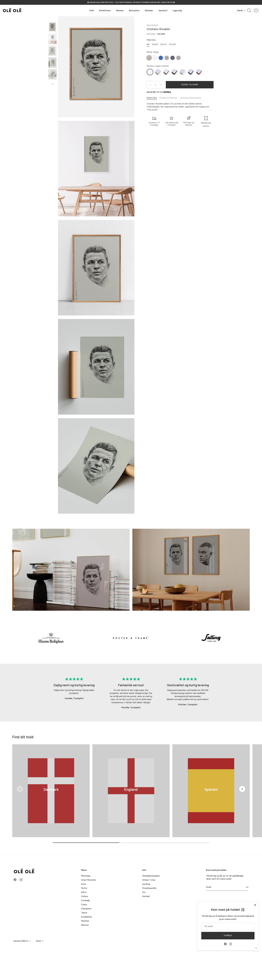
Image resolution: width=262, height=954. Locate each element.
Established (86, 917)
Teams (84, 913)
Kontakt (146, 896)
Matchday (85, 876)
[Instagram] (230, 944)
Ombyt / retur (148, 880)
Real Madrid (152, 25)
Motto (84, 888)
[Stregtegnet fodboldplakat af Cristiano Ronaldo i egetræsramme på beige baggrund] (52, 27)
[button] (20, 789)
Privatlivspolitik (149, 888)
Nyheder (149, 10)
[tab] (153, 98)
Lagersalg (177, 10)
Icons (83, 884)
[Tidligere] (53, 19)
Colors (84, 904)
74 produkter (51, 793)
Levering (146, 884)
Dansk (240, 10)
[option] (52, 27)
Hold (91, 10)
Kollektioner (105, 10)
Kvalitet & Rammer (168, 98)
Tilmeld (228, 935)
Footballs (85, 900)
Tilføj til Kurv (189, 85)
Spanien (211, 789)
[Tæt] (255, 905)
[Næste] (53, 84)
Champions (86, 908)
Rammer (120, 10)
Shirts (83, 892)
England (131, 789)
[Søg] (249, 11)
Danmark (50, 789)
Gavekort (162, 10)
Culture (84, 896)
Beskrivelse (152, 98)
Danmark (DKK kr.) (21, 941)
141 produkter (131, 793)
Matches (85, 921)
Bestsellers (134, 10)
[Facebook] (225, 944)
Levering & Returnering (190, 98)
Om (144, 892)
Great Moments (88, 880)
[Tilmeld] (247, 887)
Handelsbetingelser (151, 876)
